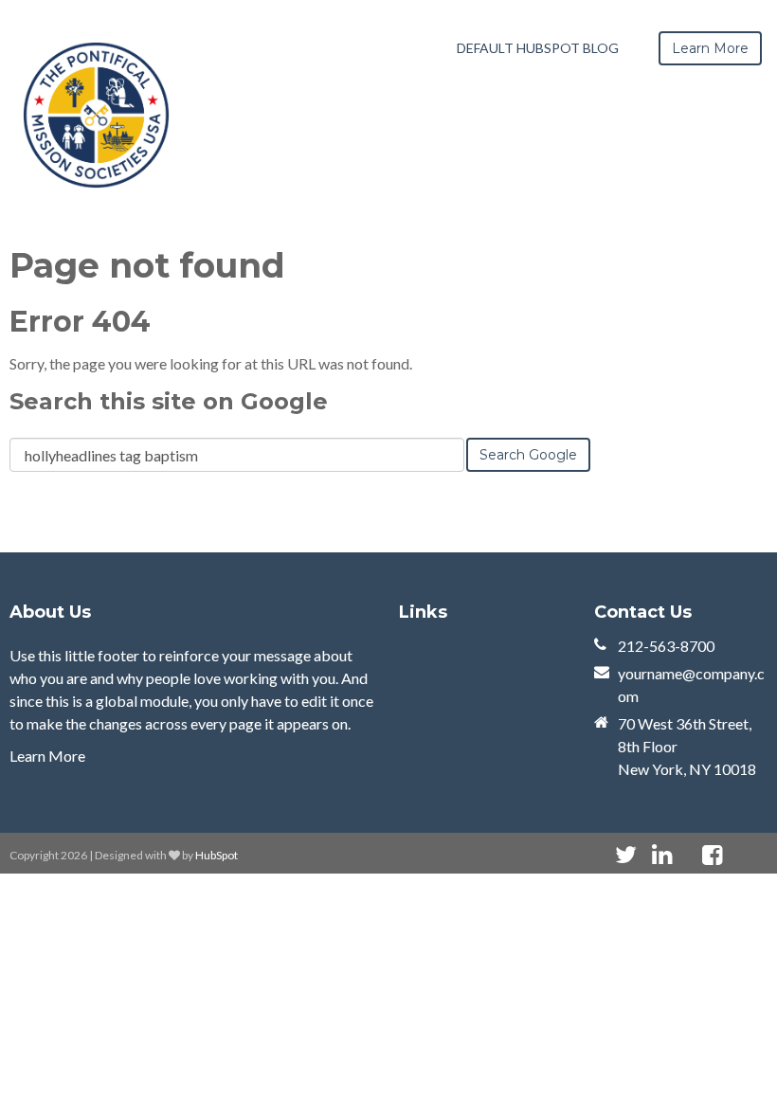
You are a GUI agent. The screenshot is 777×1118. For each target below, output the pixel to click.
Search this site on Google (168, 401)
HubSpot (216, 855)
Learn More (47, 756)
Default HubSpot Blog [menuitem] (538, 48)
